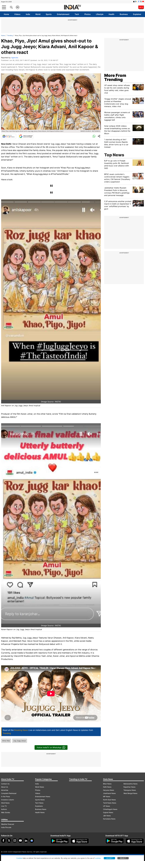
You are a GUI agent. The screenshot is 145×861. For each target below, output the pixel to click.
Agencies (14, 58)
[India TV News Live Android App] (60, 841)
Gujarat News (108, 812)
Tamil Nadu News (109, 803)
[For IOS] (135, 841)
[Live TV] (141, 7)
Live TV (4, 806)
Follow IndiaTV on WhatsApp (49, 747)
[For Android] (114, 841)
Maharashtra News (130, 784)
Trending (10, 35)
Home (6, 14)
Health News (40, 812)
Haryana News (108, 790)
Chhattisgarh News (110, 809)
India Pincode (6, 827)
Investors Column (7, 800)
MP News (106, 796)
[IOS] (134, 1)
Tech (77, 14)
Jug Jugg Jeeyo (19, 741)
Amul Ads (6, 741)
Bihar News (107, 784)
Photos (87, 14)
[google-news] (31, 840)
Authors (4, 809)
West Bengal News (130, 793)
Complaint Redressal (8, 793)
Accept (109, 858)
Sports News (40, 800)
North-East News (109, 800)
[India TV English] (72, 7)
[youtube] (20, 840)
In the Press (5, 796)
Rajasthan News (129, 787)
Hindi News (5, 803)
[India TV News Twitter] (141, 1)
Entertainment (63, 14)
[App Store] (80, 841)
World (37, 14)
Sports (49, 14)
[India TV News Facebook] (139, 1)
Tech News (39, 803)
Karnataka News (109, 819)
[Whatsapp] (94, 136)
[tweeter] (9, 840)
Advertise (4, 790)
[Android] (136, 1)
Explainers (39, 806)
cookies (98, 858)
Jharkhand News (109, 793)
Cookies (19, 858)
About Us (4, 787)
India (28, 14)
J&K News (107, 816)
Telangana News (129, 790)
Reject (123, 858)
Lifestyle (99, 14)
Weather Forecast (7, 824)
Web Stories (5, 812)
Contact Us (5, 784)
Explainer (137, 14)
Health (111, 14)
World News (39, 787)
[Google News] (8, 136)
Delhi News (107, 787)
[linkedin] (26, 840)
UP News (106, 806)
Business (124, 14)
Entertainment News (42, 796)
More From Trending (115, 77)
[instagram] (14, 840)
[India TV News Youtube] (143, 1)
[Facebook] (3, 840)
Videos (17, 14)
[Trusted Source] (25, 136)
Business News (40, 809)
